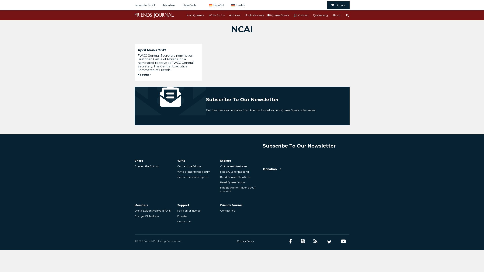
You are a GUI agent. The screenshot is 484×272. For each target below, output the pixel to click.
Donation (270, 169)
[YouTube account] (343, 241)
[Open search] (347, 15)
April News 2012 (152, 50)
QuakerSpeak (280, 15)
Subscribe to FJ (145, 5)
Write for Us (217, 15)
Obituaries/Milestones (233, 166)
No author (144, 74)
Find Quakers (195, 15)
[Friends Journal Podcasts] (303, 241)
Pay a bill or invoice (189, 210)
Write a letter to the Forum (193, 171)
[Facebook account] (290, 241)
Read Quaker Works (232, 182)
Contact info (227, 210)
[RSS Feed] (315, 241)
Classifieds (189, 5)
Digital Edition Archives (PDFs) (153, 210)
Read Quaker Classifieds (235, 176)
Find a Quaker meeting (234, 171)
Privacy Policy (245, 241)
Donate (341, 5)
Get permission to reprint (192, 176)
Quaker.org (320, 15)
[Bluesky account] (329, 241)
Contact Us (184, 221)
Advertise (168, 5)
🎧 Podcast (301, 15)
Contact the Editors (146, 166)
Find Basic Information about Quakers (237, 189)
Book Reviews (254, 15)
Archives (234, 15)
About (336, 15)
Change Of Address (147, 216)
